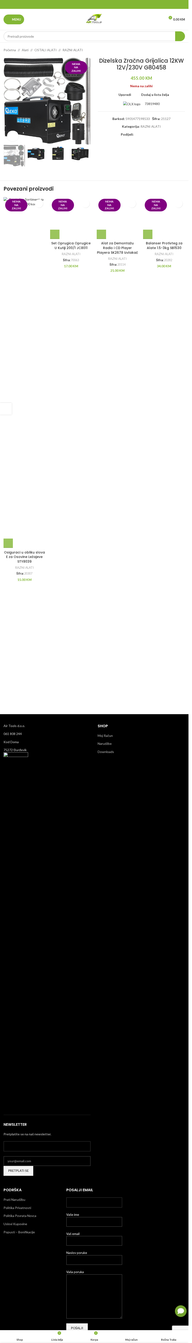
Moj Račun (105, 736)
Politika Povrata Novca (20, 1216)
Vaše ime (72, 1214)
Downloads (106, 752)
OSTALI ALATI (45, 50)
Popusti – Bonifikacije (19, 1232)
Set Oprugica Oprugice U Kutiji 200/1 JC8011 (71, 554)
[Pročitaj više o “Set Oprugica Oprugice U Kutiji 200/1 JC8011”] (54, 543)
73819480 (152, 104)
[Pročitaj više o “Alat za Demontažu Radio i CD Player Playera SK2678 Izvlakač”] (101, 543)
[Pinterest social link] (94, 4)
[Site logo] (94, 19)
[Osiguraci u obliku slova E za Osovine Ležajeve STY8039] (24, 372)
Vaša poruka (75, 1272)
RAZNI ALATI (73, 50)
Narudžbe (105, 744)
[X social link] (88, 4)
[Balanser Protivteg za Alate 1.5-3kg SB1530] (164, 372)
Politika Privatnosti (17, 1208)
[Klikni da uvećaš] (12, 136)
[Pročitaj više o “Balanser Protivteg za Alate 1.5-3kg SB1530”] (147, 543)
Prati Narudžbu (14, 1200)
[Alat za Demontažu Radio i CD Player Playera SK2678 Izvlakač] (118, 372)
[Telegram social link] (106, 4)
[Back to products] (176, 50)
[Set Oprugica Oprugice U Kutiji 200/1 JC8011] (71, 372)
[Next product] (182, 50)
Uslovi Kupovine (15, 1224)
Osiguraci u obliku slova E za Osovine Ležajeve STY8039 (24, 557)
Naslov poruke (76, 1253)
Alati (25, 50)
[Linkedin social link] (100, 4)
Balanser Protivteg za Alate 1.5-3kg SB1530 (164, 554)
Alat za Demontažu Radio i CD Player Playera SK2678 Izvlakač (117, 557)
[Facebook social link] (82, 4)
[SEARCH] (180, 36)
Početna (10, 50)
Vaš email (73, 1234)
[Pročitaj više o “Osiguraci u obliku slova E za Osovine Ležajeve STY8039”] (8, 543)
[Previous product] (171, 50)
